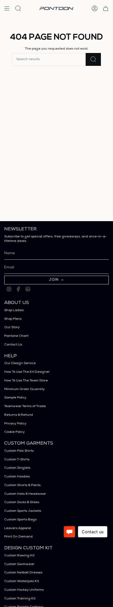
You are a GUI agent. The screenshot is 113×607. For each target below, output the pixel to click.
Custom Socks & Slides (21, 502)
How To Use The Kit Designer (27, 372)
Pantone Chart (16, 336)
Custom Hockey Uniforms (24, 590)
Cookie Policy (14, 432)
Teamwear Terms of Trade (25, 406)
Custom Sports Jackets (22, 511)
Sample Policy (15, 398)
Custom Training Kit (19, 598)
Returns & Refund (18, 415)
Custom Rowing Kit (19, 555)
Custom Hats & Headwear (25, 494)
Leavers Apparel (17, 528)
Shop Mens (13, 319)
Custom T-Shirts (16, 459)
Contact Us (13, 345)
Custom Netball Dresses (23, 572)
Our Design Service (20, 363)
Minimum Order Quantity (24, 389)
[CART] (105, 8)
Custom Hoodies (17, 476)
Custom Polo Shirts (19, 451)
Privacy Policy (15, 423)
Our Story (12, 327)
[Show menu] (7, 8)
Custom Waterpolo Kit (21, 581)
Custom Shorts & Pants (22, 485)
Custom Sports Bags (20, 519)
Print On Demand (18, 537)
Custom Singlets (17, 468)
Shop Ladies (14, 310)
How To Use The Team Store (26, 380)
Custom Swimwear (19, 564)
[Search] (93, 59)
